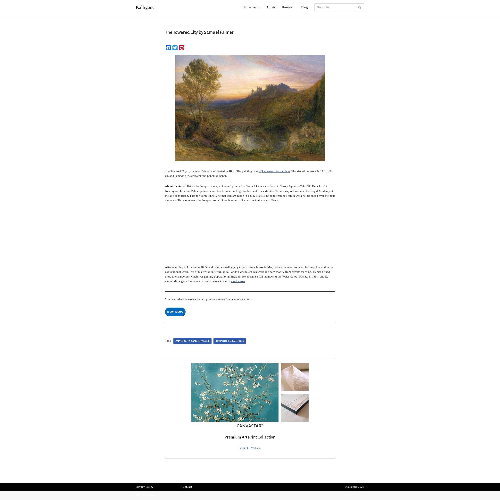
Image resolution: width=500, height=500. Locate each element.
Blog (304, 7)
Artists (270, 7)
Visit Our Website (250, 448)
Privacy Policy (144, 486)
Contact (187, 486)
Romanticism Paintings (229, 341)
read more (238, 281)
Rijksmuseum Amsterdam (274, 171)
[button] (294, 7)
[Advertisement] (250, 236)
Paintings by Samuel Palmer (192, 341)
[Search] (359, 7)
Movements (252, 7)
